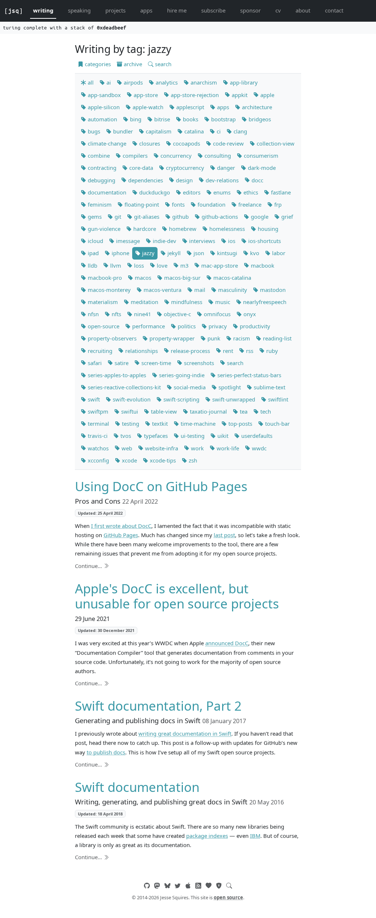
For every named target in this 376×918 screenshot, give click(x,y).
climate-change (106, 143)
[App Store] (188, 886)
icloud (94, 240)
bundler (122, 131)
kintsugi (226, 253)
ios (231, 240)
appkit (238, 95)
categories (97, 64)
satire (121, 363)
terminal (97, 423)
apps (146, 10)
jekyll (173, 253)
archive (132, 64)
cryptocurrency (184, 167)
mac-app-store (219, 265)
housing (267, 228)
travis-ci (97, 435)
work (196, 448)
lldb (91, 265)
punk (213, 338)
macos (142, 277)
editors (190, 192)
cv (278, 10)
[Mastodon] (157, 886)
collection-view (274, 143)
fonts (177, 204)
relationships (141, 350)
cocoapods (185, 143)
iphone (119, 253)
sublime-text (268, 387)
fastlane (280, 192)
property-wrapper (171, 338)
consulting (217, 155)
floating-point (141, 204)
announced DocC (226, 643)
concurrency (175, 155)
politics (186, 326)
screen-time (155, 363)
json (198, 253)
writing (43, 10)
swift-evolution (131, 399)
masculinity (232, 289)
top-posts (239, 423)
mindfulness (186, 302)
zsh (192, 460)
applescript (189, 107)
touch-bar (277, 423)
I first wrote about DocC (121, 525)
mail (199, 289)
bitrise (161, 119)
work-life (227, 448)
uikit (222, 435)
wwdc (258, 448)
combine (98, 155)
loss (138, 265)
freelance (249, 204)
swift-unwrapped (233, 399)
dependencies (145, 180)
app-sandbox (103, 95)
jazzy (148, 253)
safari (94, 363)
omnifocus (216, 314)
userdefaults (256, 435)
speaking (79, 10)
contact (334, 10)
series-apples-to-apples (116, 375)
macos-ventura (161, 289)
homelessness (226, 228)
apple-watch (147, 107)
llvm (115, 265)
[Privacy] (219, 886)
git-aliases (146, 216)
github (180, 216)
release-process (189, 350)
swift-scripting (180, 399)
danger (225, 167)
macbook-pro (104, 277)
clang (239, 131)
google (258, 216)
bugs (93, 131)
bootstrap (223, 119)
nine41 (142, 314)
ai (108, 82)
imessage (127, 240)
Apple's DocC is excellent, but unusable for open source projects (177, 596)
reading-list (276, 338)
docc (256, 180)
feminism (99, 204)
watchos (97, 448)
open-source (102, 326)
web (126, 448)
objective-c (176, 314)
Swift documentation (137, 787)
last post (224, 535)
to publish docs (106, 752)
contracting (101, 167)
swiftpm (97, 411)
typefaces (155, 435)
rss (249, 350)
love (161, 265)
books (189, 119)
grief (286, 216)
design (183, 180)
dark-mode (261, 167)
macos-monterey (108, 289)
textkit (159, 423)
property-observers (111, 338)
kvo (254, 253)
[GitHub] (147, 886)
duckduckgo (154, 192)
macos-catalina (231, 277)
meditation (143, 302)
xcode (128, 460)
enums (221, 192)
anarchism (203, 82)
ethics (250, 192)
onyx (249, 314)
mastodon (272, 289)
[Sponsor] (209, 886)
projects (115, 10)
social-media (189, 387)
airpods (132, 82)
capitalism (157, 131)
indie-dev (163, 240)
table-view (163, 411)
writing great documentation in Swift (184, 733)
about (303, 10)
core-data (140, 167)
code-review (228, 143)
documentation (106, 192)
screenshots (198, 363)
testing (129, 423)
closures (149, 143)
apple (266, 95)
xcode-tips (162, 460)
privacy (217, 326)
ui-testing (192, 435)
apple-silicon (103, 107)
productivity (254, 326)
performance (148, 326)
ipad (92, 253)
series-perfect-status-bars (248, 375)
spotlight (229, 387)
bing (135, 119)
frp (277, 204)
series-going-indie (181, 375)
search (162, 64)
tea (242, 411)
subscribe (213, 10)
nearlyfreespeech (264, 302)
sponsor (250, 10)
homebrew (181, 228)
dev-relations (221, 180)
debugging (100, 180)
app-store (145, 95)
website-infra (161, 448)
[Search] (229, 886)
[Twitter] (178, 886)
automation (101, 119)
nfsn (92, 314)
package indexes (207, 835)
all (90, 82)
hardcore (144, 228)
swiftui (129, 411)
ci (218, 131)
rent (227, 350)
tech (265, 411)
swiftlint (277, 399)
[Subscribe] (198, 886)
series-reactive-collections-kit (123, 387)
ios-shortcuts (264, 240)
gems (94, 216)
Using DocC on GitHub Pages (161, 486)
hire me (177, 10)
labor (278, 253)
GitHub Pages (121, 535)
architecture (256, 107)
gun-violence (103, 228)
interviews (201, 240)
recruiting (99, 350)
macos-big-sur (181, 277)
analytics (166, 82)
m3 (183, 265)
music (222, 302)
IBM (255, 835)
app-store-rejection (194, 95)
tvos (125, 435)
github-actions (219, 216)
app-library (243, 82)
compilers (134, 155)
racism (241, 338)
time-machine (197, 423)
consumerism (260, 155)
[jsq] (13, 10)
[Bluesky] (167, 886)
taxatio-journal (207, 411)
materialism (102, 302)
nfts (115, 314)
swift (93, 399)
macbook (261, 265)
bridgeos (259, 119)
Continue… (89, 565)
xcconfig (97, 460)
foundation (210, 204)
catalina (193, 131)
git (117, 216)
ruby (271, 350)
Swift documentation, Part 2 (158, 705)
